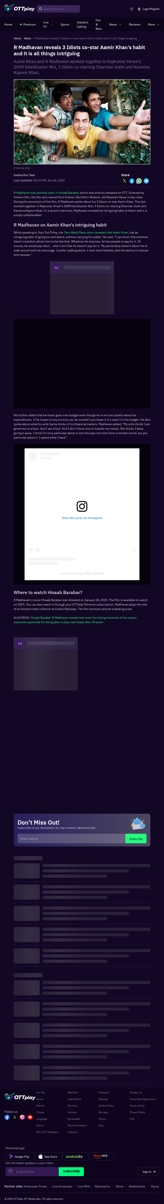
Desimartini (102, 1186)
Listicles (72, 1112)
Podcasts (104, 1092)
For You (41, 1092)
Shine (119, 1186)
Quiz (101, 1125)
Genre (40, 1125)
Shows (40, 1112)
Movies (41, 1105)
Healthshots (137, 1186)
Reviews (72, 1105)
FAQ (132, 1118)
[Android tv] (75, 1156)
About (102, 1118)
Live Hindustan (62, 1186)
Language (42, 1118)
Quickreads (73, 1118)
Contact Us (136, 1092)
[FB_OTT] (7, 1118)
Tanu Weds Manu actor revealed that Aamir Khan (96, 232)
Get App (103, 1112)
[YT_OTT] (30, 1118)
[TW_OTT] (14, 1118)
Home (40, 1099)
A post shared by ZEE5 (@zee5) (82, 573)
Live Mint (84, 1186)
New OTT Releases (47, 1132)
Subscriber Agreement (142, 1099)
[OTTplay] (19, 9)
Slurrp (155, 1186)
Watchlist (72, 1092)
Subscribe (136, 838)
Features (72, 1132)
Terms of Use (137, 1105)
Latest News (74, 1099)
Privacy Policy (137, 1112)
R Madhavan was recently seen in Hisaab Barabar (46, 192)
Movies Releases (77, 1125)
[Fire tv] (102, 1156)
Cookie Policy (106, 1105)
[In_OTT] (22, 1118)
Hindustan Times (35, 1186)
